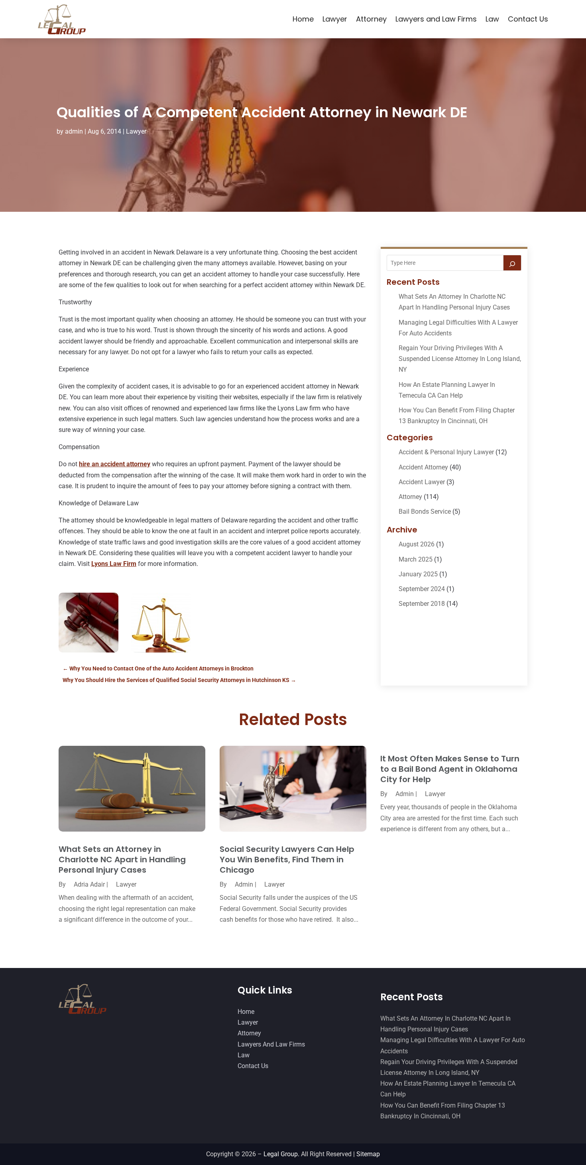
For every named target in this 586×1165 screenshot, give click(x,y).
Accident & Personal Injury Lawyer (446, 452)
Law (492, 19)
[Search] (512, 263)
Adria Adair (89, 884)
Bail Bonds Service (425, 511)
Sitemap (368, 1154)
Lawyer (334, 19)
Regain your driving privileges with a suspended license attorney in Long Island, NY (460, 358)
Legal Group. (281, 1154)
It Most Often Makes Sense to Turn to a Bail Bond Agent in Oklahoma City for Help (449, 769)
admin (74, 131)
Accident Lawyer (422, 482)
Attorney (371, 19)
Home (303, 19)
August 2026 (417, 544)
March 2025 (416, 559)
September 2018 (422, 603)
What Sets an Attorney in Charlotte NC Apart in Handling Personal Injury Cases (122, 859)
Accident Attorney (423, 467)
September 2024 (422, 589)
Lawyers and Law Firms (436, 19)
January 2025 (418, 574)
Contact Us (528, 19)
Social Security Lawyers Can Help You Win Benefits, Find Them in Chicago (287, 859)
